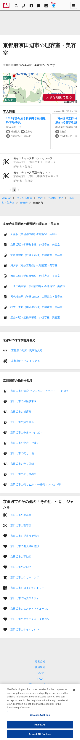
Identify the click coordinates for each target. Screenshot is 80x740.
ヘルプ (40, 672)
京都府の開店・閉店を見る (26, 350)
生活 (40, 197)
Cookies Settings (40, 715)
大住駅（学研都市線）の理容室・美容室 (33, 234)
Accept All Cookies (40, 734)
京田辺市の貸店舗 (20, 411)
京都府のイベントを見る (25, 360)
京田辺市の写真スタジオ (24, 598)
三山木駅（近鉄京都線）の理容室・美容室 (35, 317)
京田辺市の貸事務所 (22, 421)
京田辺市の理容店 (20, 525)
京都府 (24, 202)
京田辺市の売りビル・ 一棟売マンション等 (35, 484)
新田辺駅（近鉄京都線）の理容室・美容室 (35, 275)
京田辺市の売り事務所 (23, 473)
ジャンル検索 (24, 197)
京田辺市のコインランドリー (27, 587)
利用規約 (40, 667)
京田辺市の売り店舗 (22, 463)
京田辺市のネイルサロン (24, 629)
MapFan (6, 197)
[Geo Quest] (53, 5)
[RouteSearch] (24, 5)
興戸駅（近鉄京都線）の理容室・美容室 (33, 265)
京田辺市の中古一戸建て (24, 442)
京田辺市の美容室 (20, 514)
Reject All (40, 724)
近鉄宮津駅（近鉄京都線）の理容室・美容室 (36, 254)
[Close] (74, 690)
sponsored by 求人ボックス (65, 111)
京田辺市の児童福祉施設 (24, 535)
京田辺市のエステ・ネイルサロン (29, 608)
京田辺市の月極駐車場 (23, 401)
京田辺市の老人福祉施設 (24, 546)
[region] (40, 88)
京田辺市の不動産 (20, 556)
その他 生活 (55, 197)
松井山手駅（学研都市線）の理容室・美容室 (36, 307)
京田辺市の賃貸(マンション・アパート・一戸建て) (40, 390)
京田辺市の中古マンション (26, 432)
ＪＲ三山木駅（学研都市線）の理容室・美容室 (37, 286)
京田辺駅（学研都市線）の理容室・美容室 (35, 244)
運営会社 (40, 661)
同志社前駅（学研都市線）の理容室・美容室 (36, 296)
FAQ (40, 678)
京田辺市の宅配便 (20, 566)
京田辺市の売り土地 (22, 453)
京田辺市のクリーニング (24, 577)
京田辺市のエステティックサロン (29, 618)
